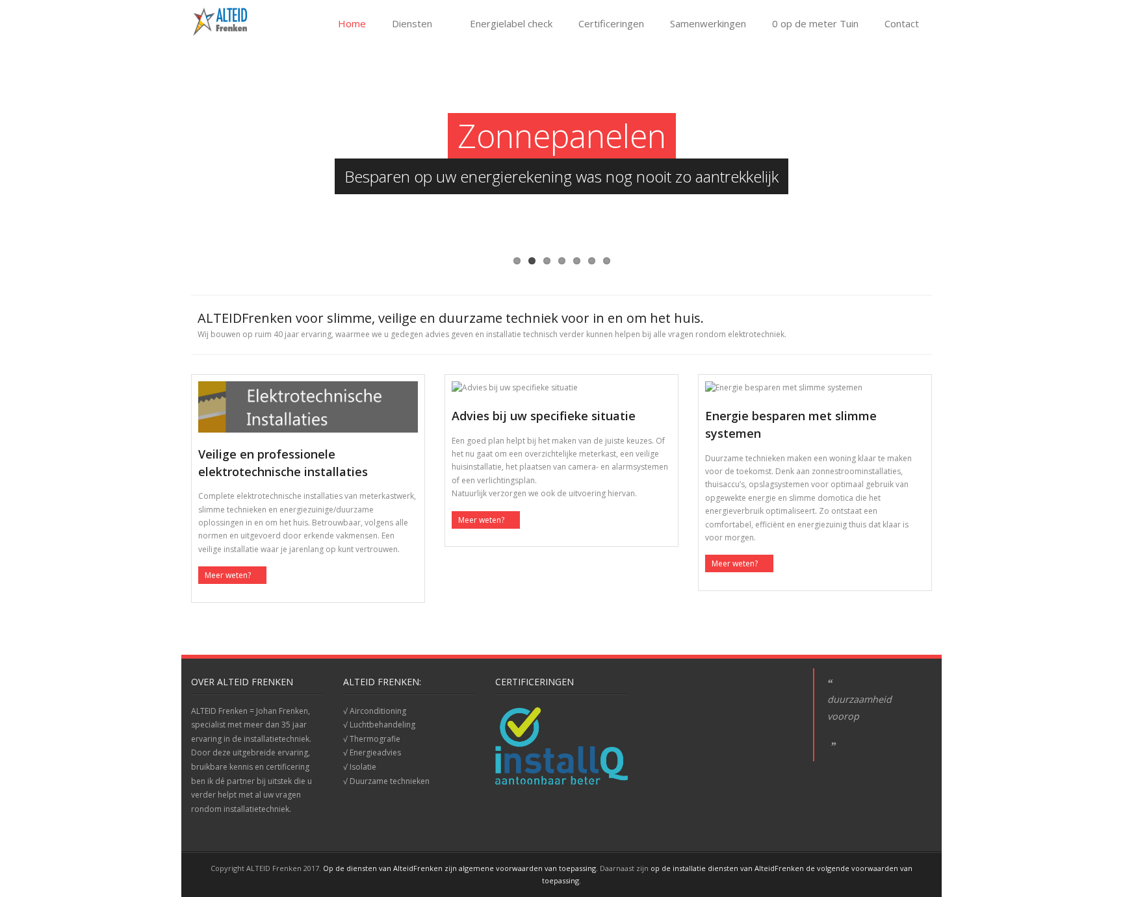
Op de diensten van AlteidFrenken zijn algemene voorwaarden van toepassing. (460, 868)
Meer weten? (228, 575)
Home (352, 23)
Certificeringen (611, 23)
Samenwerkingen (708, 23)
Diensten (412, 23)
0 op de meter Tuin (815, 23)
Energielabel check (511, 23)
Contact (901, 23)
